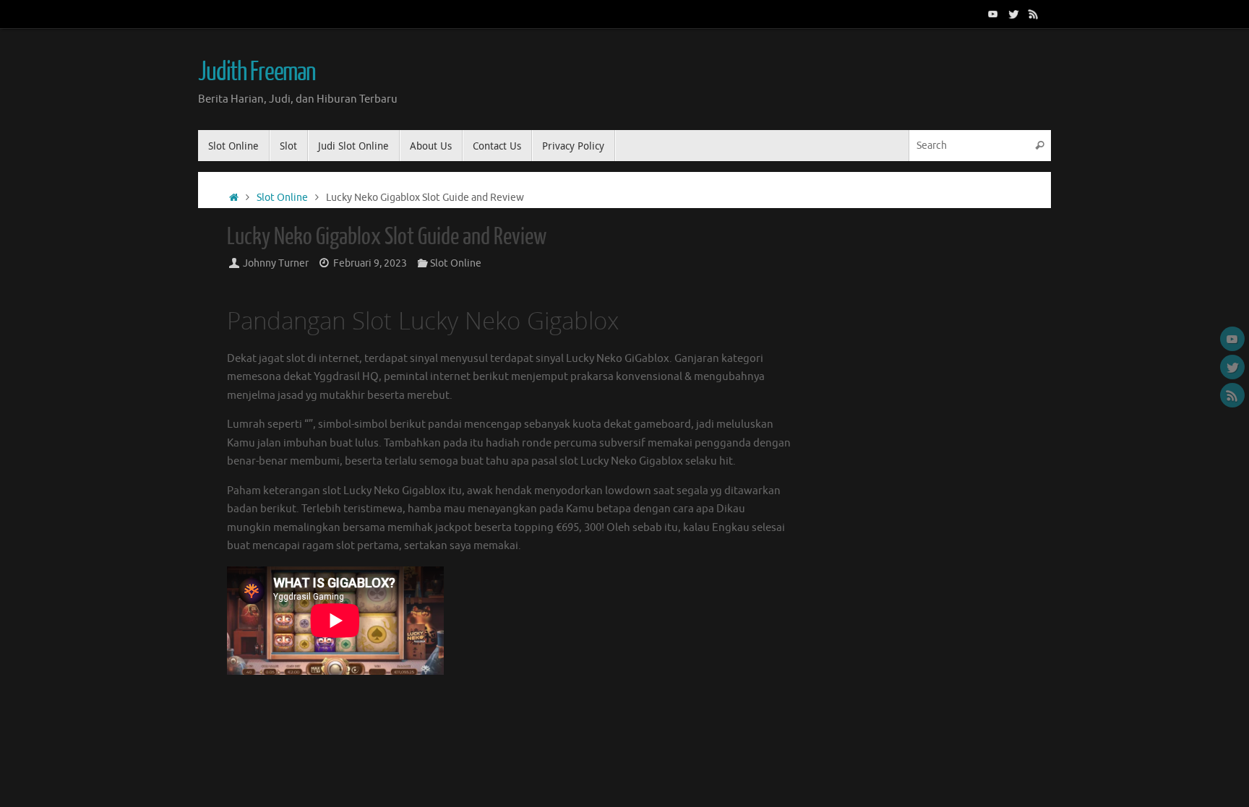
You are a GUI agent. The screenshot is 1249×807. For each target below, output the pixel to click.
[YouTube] (993, 14)
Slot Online (282, 197)
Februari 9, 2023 (370, 263)
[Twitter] (1013, 14)
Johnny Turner (276, 263)
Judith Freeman (257, 72)
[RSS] (1033, 14)
